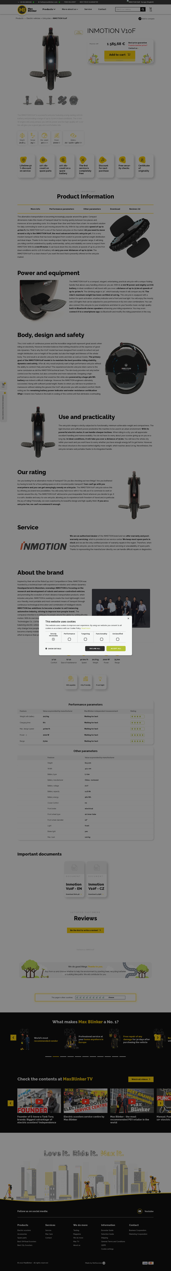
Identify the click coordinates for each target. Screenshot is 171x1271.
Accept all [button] (116, 648)
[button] (53, 648)
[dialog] (85, 635)
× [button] (128, 618)
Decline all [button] (95, 648)
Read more (85, 628)
